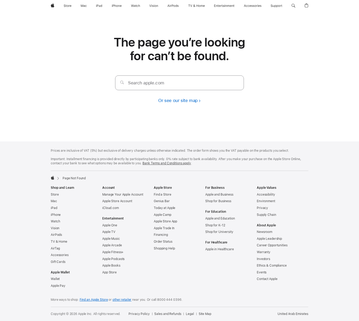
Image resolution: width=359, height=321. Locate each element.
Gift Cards (58, 262)
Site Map (205, 314)
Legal (190, 314)
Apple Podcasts (113, 259)
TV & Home (59, 241)
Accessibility (266, 194)
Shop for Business (218, 201)
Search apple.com (146, 82)
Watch (55, 221)
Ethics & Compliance (272, 265)
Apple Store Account (117, 201)
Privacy (262, 208)
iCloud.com (110, 208)
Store (55, 194)
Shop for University (219, 232)
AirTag (55, 248)
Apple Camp (162, 215)
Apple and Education (220, 218)
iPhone (56, 215)
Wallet (55, 279)
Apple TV (108, 232)
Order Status (163, 241)
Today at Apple (164, 208)
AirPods (56, 235)
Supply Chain (266, 215)
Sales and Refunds (167, 314)
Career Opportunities (272, 245)
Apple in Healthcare (219, 249)
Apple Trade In (164, 228)
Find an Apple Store (94, 300)
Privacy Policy (139, 314)
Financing (161, 235)
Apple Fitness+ (113, 252)
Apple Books (111, 265)
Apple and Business (219, 194)
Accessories (60, 255)
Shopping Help (164, 248)
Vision (55, 228)
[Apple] (52, 177)
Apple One (109, 225)
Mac (54, 201)
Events (261, 272)
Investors (263, 259)
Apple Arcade (112, 245)
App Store (109, 272)
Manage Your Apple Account (122, 194)
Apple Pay (58, 286)
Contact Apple (267, 279)
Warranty (263, 252)
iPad (54, 208)
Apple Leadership (269, 239)
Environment (266, 201)
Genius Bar (162, 201)
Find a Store (162, 194)
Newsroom (264, 232)
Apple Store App (165, 221)
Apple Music (111, 239)
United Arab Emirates (293, 314)
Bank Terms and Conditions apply (166, 163)
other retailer (121, 300)
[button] (293, 6)
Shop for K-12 (215, 225)
